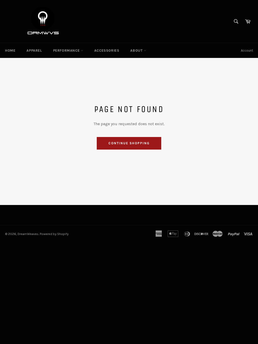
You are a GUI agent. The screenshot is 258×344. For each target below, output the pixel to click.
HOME (10, 50)
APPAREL (34, 50)
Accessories (106, 50)
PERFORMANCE (67, 50)
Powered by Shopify (54, 234)
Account (247, 50)
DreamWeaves (28, 234)
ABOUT (137, 50)
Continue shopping (128, 143)
